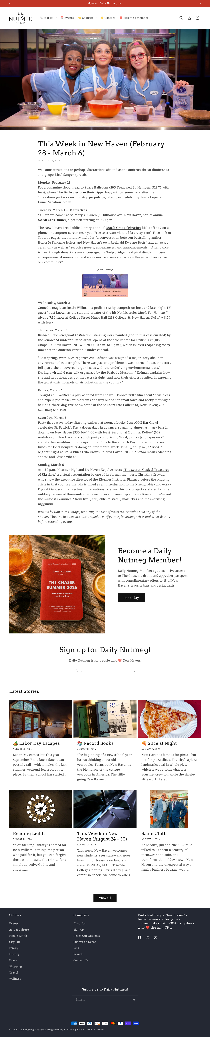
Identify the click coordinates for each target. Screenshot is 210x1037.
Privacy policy (74, 1029)
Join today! (131, 598)
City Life (14, 942)
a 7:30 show (55, 317)
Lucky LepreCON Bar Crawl (137, 422)
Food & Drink (18, 935)
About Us (79, 923)
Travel (13, 972)
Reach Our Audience (87, 935)
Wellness (15, 978)
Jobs (76, 948)
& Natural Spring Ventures (48, 1029)
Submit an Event (84, 942)
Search (78, 954)
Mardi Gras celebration (123, 228)
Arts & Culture (19, 929)
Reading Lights (29, 833)
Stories (15, 915)
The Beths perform (71, 192)
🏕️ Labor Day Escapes (36, 743)
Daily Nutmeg (26, 1029)
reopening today (157, 345)
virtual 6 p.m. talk (65, 372)
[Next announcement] (200, 3)
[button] (47, 18)
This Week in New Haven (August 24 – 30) (102, 836)
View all (105, 898)
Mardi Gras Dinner (52, 220)
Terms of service (94, 1029)
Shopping (15, 966)
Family (13, 948)
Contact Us (80, 960)
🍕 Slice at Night (159, 743)
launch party (89, 437)
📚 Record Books (95, 743)
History (14, 954)
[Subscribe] (134, 671)
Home (13, 960)
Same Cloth (154, 833)
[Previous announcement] (9, 3)
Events (13, 923)
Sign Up (78, 929)
